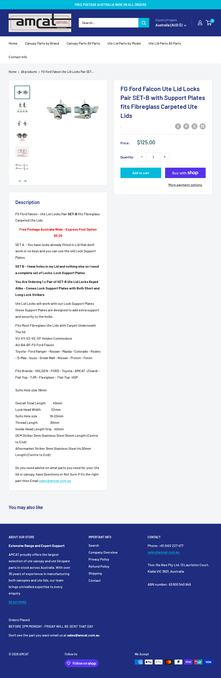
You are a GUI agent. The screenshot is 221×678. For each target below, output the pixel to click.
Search (93, 545)
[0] (209, 22)
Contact (94, 580)
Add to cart (140, 173)
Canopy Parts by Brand (42, 43)
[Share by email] (203, 126)
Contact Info (18, 57)
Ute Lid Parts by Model (124, 43)
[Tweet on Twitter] (194, 126)
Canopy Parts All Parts (83, 43)
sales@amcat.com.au (55, 481)
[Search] (143, 22)
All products (29, 72)
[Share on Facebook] (178, 126)
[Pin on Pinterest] (186, 126)
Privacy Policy (98, 559)
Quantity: (127, 157)
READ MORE (18, 602)
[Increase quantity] (164, 156)
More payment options (185, 185)
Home (13, 43)
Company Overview (103, 552)
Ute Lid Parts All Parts (164, 43)
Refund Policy (98, 566)
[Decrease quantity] (141, 156)
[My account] (200, 22)
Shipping (95, 573)
